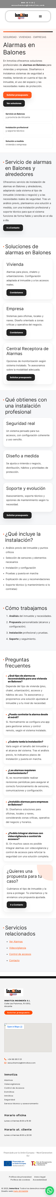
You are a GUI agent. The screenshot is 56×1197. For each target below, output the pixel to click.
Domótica (9, 1091)
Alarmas (8, 1080)
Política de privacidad (20, 1176)
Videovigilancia (17, 947)
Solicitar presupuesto (17, 95)
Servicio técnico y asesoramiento (21, 1103)
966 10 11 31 (27, 2)
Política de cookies (20, 1179)
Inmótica (8, 1095)
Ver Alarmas (16, 941)
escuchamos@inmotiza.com (28, 5)
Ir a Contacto (13, 227)
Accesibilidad (40, 1179)
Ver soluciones (14, 103)
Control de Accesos (14, 1088)
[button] (40, 16)
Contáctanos (16, 292)
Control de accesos (20, 954)
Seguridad (9, 1099)
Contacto (14, 960)
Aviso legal (40, 1176)
